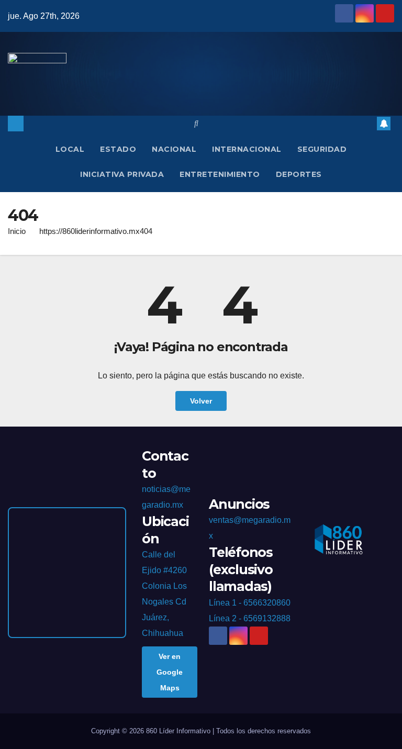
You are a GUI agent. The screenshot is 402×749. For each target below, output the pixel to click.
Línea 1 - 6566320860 (250, 602)
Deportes (299, 174)
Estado (118, 149)
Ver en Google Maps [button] (170, 672)
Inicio (17, 231)
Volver (201, 401)
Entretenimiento (220, 174)
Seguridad (322, 149)
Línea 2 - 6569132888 (250, 618)
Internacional (247, 149)
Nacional (174, 149)
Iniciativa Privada (122, 174)
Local (70, 149)
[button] (196, 123)
